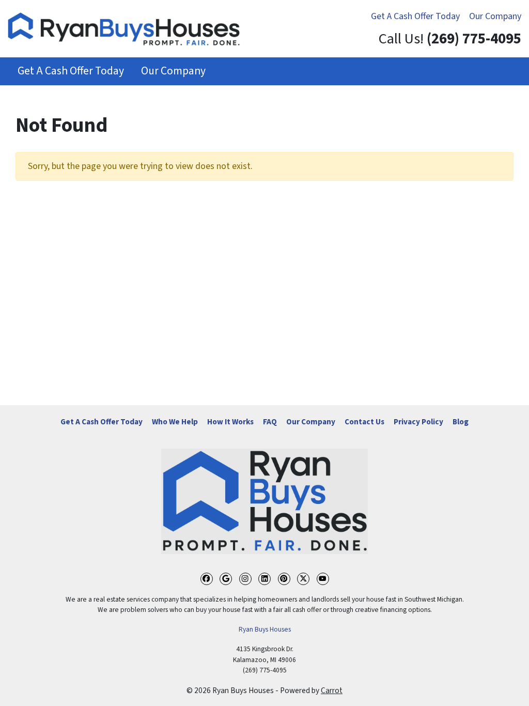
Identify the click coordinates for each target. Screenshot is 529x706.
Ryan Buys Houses (265, 629)
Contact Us (364, 421)
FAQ (270, 421)
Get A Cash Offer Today (415, 16)
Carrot (332, 690)
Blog (461, 421)
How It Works (230, 421)
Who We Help (175, 421)
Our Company (495, 16)
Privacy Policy (418, 421)
